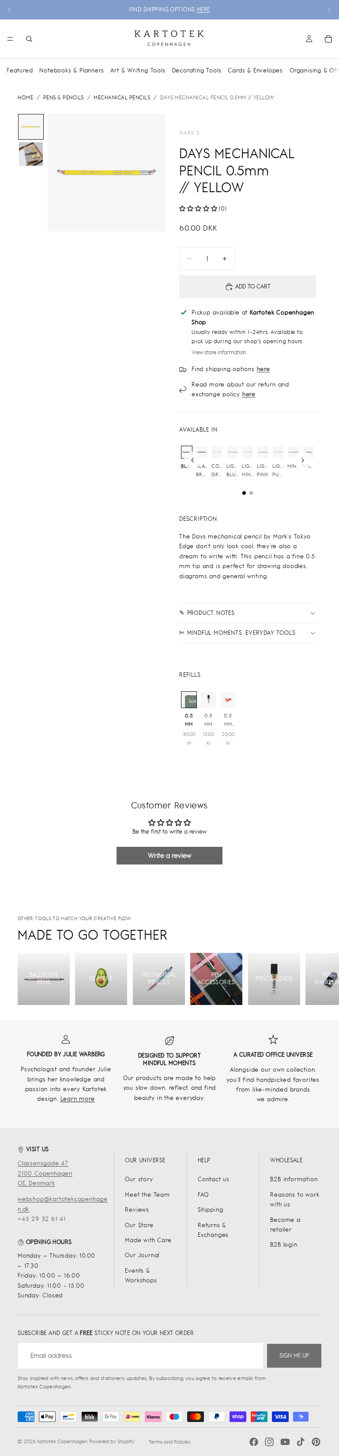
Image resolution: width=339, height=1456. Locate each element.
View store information (219, 352)
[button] (198, 208)
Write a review (169, 855)
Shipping (210, 1209)
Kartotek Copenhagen (62, 1441)
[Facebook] (254, 1442)
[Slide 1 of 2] (31, 127)
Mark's (189, 133)
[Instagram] (269, 1442)
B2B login (283, 1244)
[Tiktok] (300, 1442)
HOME (25, 98)
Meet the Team (147, 1194)
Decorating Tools (197, 70)
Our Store (139, 1225)
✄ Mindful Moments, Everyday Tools (237, 632)
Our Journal (142, 1255)
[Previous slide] (9, 9)
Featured (20, 70)
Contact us (214, 1179)
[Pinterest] (316, 1442)
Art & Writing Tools (137, 70)
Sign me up (294, 1355)
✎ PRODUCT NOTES (207, 613)
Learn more (77, 1099)
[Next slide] (329, 9)
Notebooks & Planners (71, 70)
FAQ (203, 1194)
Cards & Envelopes (255, 70)
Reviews (137, 1209)
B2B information (293, 1179)
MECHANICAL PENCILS (122, 98)
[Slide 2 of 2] (31, 154)
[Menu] (10, 39)
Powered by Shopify (111, 1441)
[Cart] (328, 39)
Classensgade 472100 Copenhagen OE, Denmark (45, 1173)
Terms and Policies (169, 1442)
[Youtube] (285, 1442)
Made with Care (148, 1240)
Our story (139, 1179)
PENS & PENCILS (63, 98)
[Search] (29, 39)
